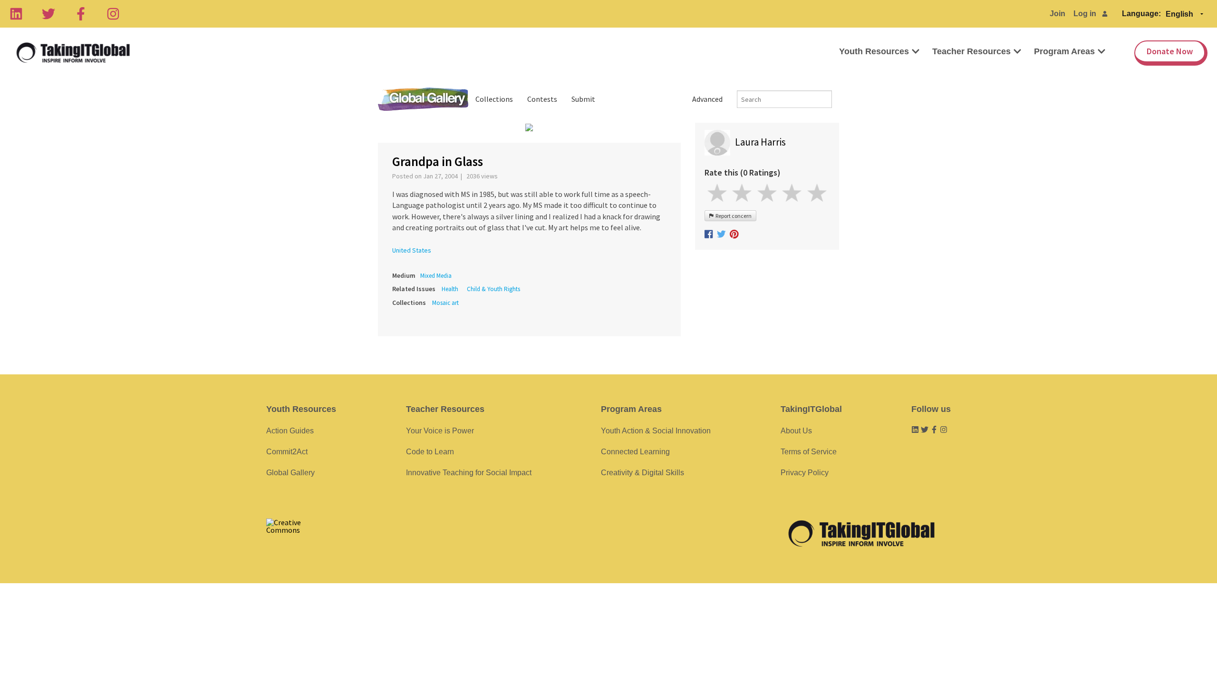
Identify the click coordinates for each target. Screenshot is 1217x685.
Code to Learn (430, 452)
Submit (583, 99)
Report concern (733, 215)
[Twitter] (48, 13)
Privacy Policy (805, 473)
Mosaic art (445, 303)
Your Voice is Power (440, 431)
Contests (542, 99)
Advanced (707, 99)
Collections (494, 99)
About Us (796, 431)
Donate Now (1170, 51)
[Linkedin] (16, 13)
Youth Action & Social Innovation (656, 431)
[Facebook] (80, 13)
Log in (1084, 14)
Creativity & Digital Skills (642, 473)
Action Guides (290, 431)
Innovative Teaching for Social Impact (468, 473)
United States (411, 250)
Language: (1141, 14)
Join (1057, 14)
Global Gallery (423, 99)
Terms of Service (809, 452)
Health (450, 289)
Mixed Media (436, 276)
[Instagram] (113, 13)
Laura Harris (760, 142)
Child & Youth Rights (493, 289)
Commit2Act (287, 452)
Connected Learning (635, 452)
